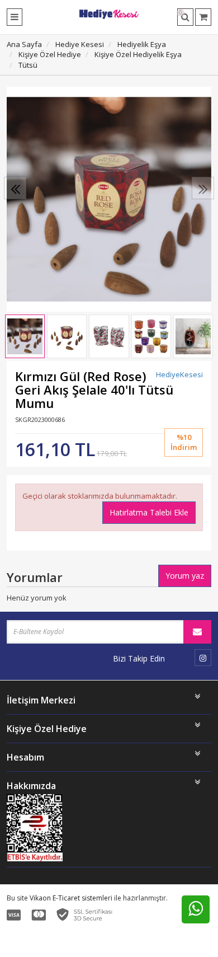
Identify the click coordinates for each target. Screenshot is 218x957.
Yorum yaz (184, 575)
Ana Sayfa (24, 44)
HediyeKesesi (179, 374)
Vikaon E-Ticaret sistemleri (71, 898)
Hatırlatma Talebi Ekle (149, 512)
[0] (203, 17)
